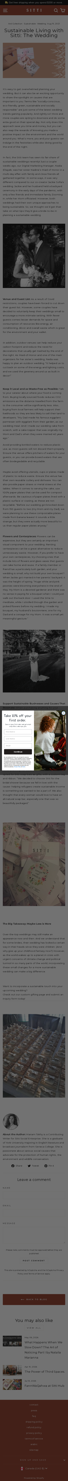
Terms (23, 766)
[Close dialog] (63, 713)
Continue (18, 751)
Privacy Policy (17, 766)
